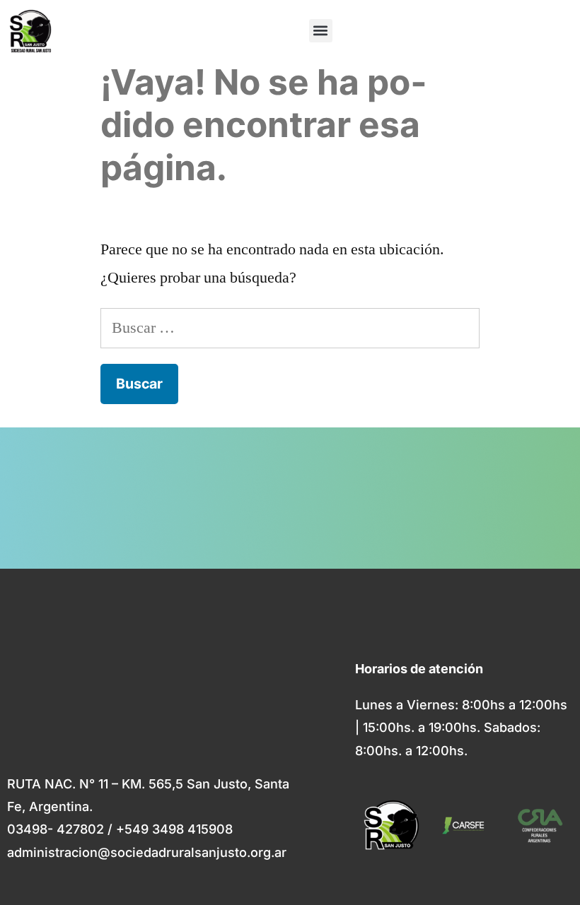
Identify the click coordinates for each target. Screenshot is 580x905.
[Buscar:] (290, 328)
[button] (320, 30)
